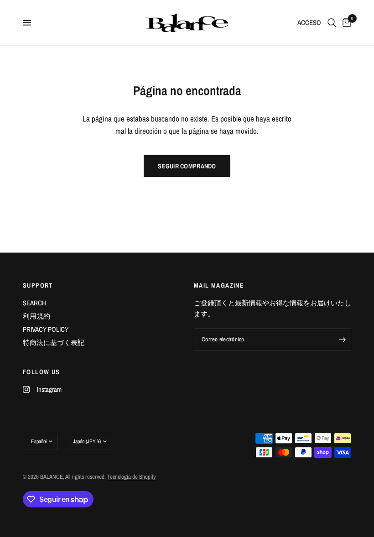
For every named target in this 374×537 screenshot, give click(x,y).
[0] (345, 23)
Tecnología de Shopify (131, 477)
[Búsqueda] (331, 23)
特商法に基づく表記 (53, 342)
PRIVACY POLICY (45, 329)
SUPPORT (38, 285)
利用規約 (36, 316)
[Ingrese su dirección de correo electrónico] (342, 339)
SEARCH (34, 303)
